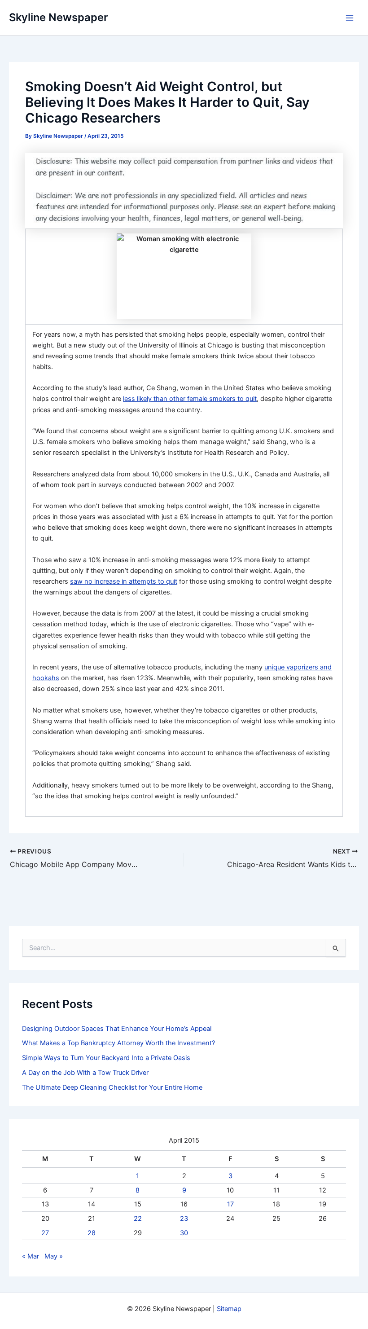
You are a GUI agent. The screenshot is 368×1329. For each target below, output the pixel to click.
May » (53, 1256)
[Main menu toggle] (349, 18)
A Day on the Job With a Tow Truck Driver (85, 1073)
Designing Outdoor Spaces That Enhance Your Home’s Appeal (116, 1029)
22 (138, 1219)
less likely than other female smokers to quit (190, 399)
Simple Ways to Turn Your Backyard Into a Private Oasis (106, 1058)
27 (45, 1233)
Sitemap (229, 1309)
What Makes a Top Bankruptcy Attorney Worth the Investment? (118, 1043)
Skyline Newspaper (58, 17)
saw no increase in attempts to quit (123, 581)
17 (230, 1204)
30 (184, 1233)
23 (184, 1219)
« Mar (30, 1256)
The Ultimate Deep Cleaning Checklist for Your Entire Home (112, 1087)
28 (92, 1233)
